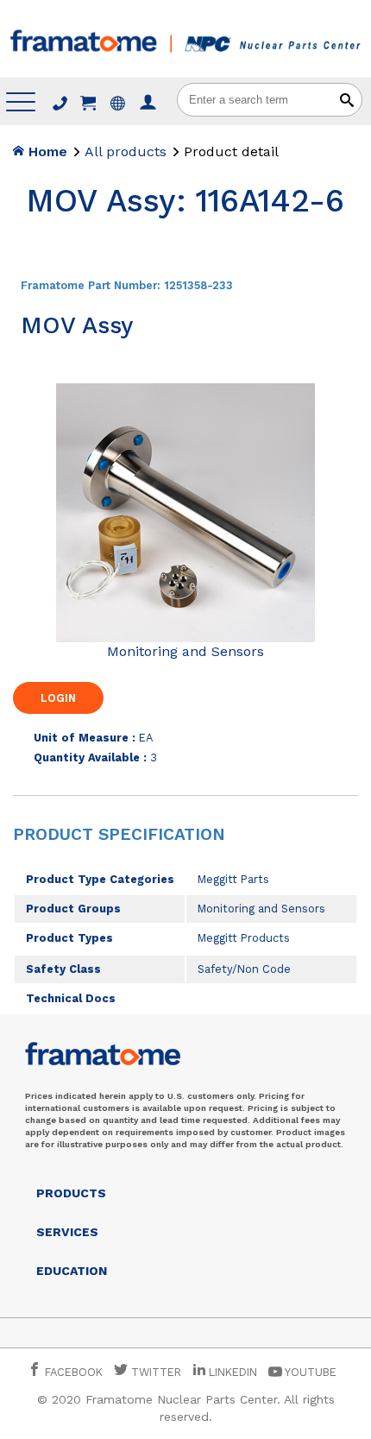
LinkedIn (233, 1372)
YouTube (309, 1372)
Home (45, 151)
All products (126, 151)
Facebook (72, 1372)
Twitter (154, 1372)
